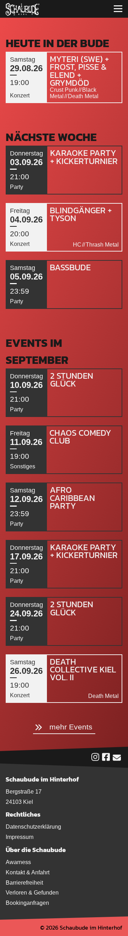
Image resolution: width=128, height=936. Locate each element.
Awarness (18, 862)
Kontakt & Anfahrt (27, 872)
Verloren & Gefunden (32, 893)
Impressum (19, 837)
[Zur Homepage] (22, 9)
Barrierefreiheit (24, 883)
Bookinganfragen (27, 903)
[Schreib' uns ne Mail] (116, 759)
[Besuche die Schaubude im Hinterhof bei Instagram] (95, 758)
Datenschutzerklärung (33, 827)
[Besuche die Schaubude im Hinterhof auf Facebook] (106, 758)
